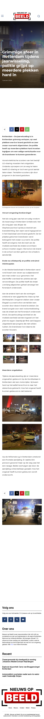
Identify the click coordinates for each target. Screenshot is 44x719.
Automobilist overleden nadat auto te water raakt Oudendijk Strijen (20, 675)
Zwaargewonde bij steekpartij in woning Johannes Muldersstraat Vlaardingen (19, 661)
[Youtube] (23, 619)
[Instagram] (10, 619)
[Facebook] (11, 129)
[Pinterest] (22, 129)
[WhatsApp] (27, 129)
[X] (17, 129)
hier (12, 644)
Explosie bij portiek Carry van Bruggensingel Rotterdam (21, 668)
